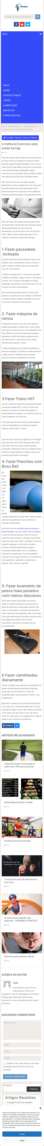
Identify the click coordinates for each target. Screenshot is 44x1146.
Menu (5, 34)
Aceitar (22, 1134)
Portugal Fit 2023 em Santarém (20, 1102)
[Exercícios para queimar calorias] (22, 942)
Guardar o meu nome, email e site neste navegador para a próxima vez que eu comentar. (21, 1066)
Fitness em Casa (12, 115)
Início (6, 85)
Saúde (6, 90)
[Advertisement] (22, 60)
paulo (5, 152)
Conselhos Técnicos (14, 138)
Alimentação (10, 105)
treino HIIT (16, 407)
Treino (7, 100)
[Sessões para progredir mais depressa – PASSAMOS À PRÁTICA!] (22, 904)
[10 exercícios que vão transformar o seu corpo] (22, 865)
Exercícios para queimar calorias (19, 956)
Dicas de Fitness (12, 95)
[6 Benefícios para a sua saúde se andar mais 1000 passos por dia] (22, 750)
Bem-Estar (8, 110)
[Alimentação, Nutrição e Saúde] (22, 788)
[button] (40, 1108)
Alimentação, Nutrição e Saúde (18, 802)
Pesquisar (7, 1085)
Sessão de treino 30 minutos (17, 841)
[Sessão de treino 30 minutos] (22, 827)
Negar (22, 1140)
